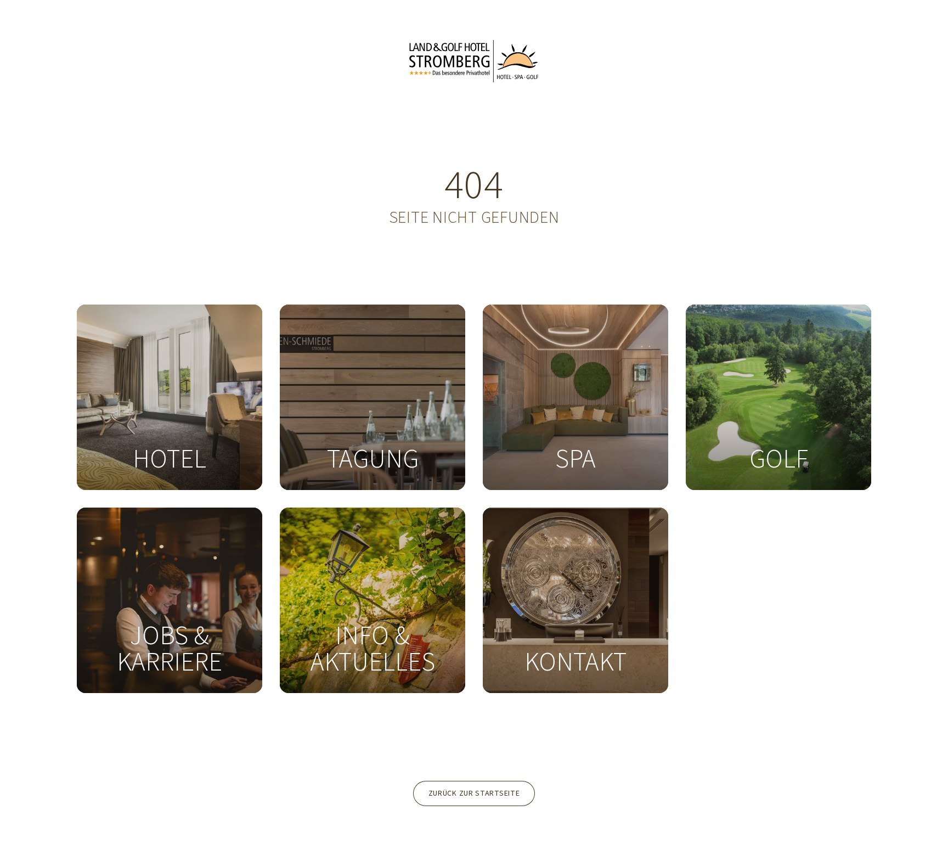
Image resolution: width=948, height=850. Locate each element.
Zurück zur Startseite (474, 793)
